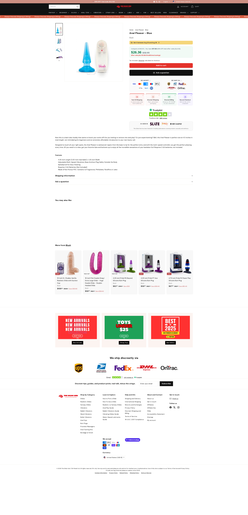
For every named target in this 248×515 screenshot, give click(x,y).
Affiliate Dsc (151, 408)
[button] (145, 84)
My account (151, 420)
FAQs (149, 411)
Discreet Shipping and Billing (133, 412)
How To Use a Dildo (109, 402)
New (165, 12)
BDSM (121, 12)
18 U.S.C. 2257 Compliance (134, 420)
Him (145, 12)
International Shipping (133, 402)
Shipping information (65, 175)
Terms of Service (131, 416)
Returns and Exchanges (133, 405)
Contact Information (101, 473)
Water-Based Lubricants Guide (111, 418)
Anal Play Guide (108, 408)
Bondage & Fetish (86, 433)
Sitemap (150, 417)
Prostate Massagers (87, 426)
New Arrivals (77, 343)
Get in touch (151, 402)
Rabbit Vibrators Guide (111, 411)
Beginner (63, 12)
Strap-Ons (110, 12)
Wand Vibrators (86, 414)
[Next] (59, 60)
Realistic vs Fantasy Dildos (112, 405)
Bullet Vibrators (86, 417)
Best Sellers (156, 12)
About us (150, 399)
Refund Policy (124, 473)
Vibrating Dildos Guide (111, 414)
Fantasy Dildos (85, 405)
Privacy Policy (130, 408)
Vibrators (97, 12)
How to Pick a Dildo (109, 399)
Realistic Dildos (85, 402)
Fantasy (52, 12)
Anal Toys (85, 12)
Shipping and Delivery (132, 399)
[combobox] (64, 7)
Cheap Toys (124, 343)
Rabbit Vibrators (86, 411)
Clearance (173, 12)
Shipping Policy (134, 473)
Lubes (129, 12)
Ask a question (62, 181)
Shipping (141, 60)
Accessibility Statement (156, 414)
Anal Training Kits (86, 430)
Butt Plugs (84, 423)
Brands (183, 12)
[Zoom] (94, 52)
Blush (131, 38)
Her (138, 12)
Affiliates (150, 405)
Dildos (74, 12)
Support (194, 12)
